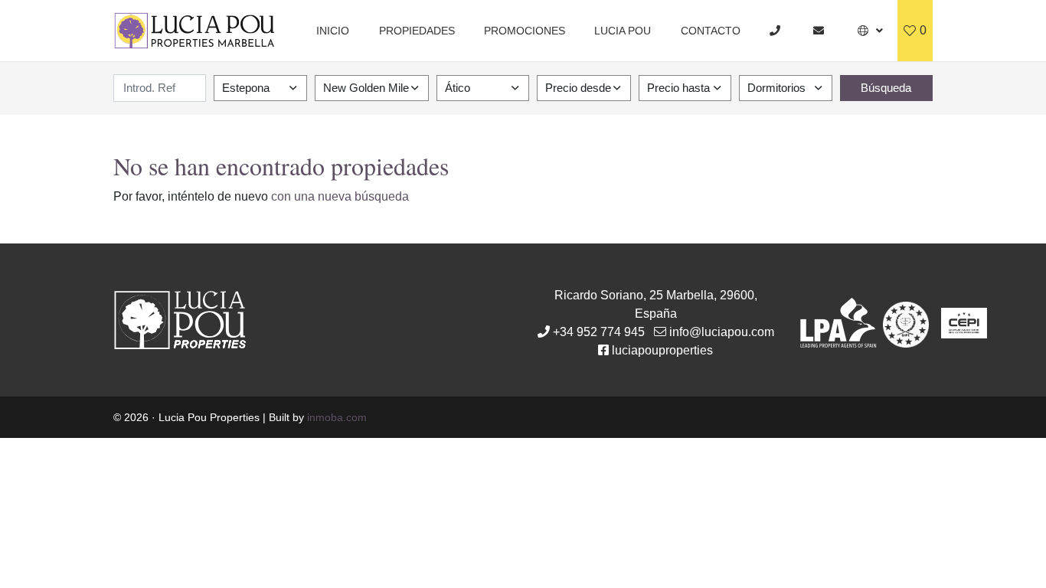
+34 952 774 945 (599, 331)
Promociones (524, 30)
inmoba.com (337, 417)
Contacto (710, 30)
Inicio (332, 30)
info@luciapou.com (721, 331)
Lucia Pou (622, 30)
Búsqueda (886, 87)
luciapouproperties (662, 350)
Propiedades (417, 30)
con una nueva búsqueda (340, 196)
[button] (870, 30)
